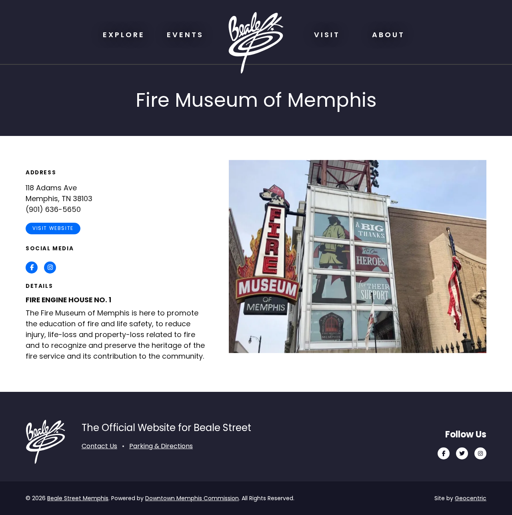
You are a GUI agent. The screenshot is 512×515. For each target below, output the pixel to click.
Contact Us (99, 446)
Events (185, 35)
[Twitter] (462, 453)
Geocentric (470, 498)
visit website (53, 228)
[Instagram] (480, 453)
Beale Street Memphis (77, 498)
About (388, 35)
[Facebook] (444, 453)
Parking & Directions (161, 446)
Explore (124, 35)
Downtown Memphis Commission (192, 498)
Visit (327, 35)
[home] (256, 43)
